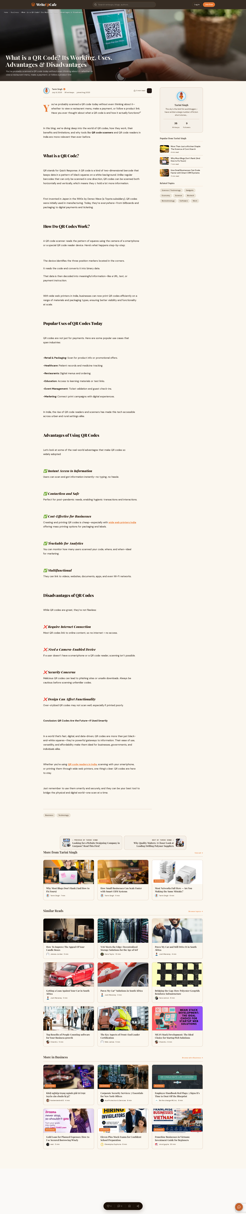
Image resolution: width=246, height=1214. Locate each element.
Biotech (190, 195)
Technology (63, 815)
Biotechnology (168, 201)
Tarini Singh (57, 89)
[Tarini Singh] (46, 90)
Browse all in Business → (192, 1058)
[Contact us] (239, 1207)
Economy (166, 195)
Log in (197, 4)
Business (15, 13)
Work (195, 201)
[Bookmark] (129, 1206)
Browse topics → (196, 911)
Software (184, 201)
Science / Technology (171, 190)
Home (6, 13)
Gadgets (190, 190)
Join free (209, 4)
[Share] (137, 1206)
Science (178, 195)
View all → (199, 853)
